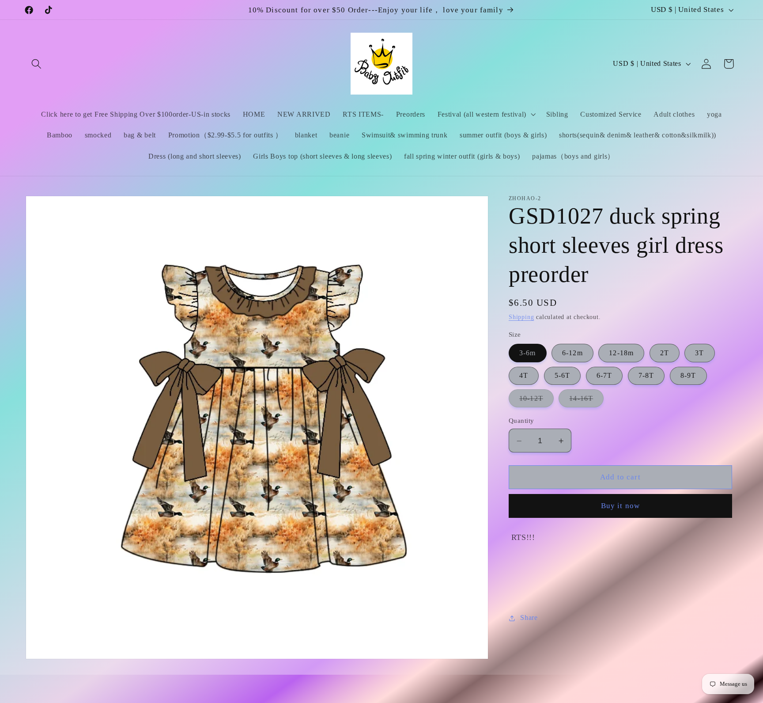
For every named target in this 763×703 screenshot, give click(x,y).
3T (699, 353)
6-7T (604, 376)
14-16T (586, 401)
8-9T (688, 376)
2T (664, 353)
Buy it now (620, 506)
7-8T (646, 376)
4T (523, 376)
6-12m (572, 353)
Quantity (521, 421)
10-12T (536, 401)
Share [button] (528, 618)
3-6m (527, 353)
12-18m (621, 353)
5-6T (562, 376)
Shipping (521, 317)
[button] (37, 64)
